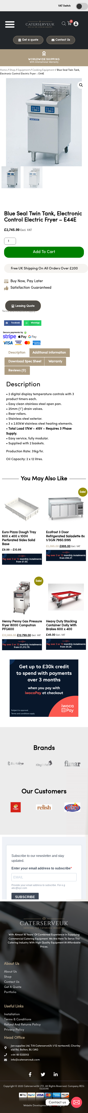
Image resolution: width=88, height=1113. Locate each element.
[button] (9, 24)
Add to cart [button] (10, 567)
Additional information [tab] (49, 352)
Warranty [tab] (55, 361)
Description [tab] (16, 352)
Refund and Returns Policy (22, 1024)
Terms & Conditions (17, 1019)
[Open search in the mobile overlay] (64, 24)
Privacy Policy (14, 1029)
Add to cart (44, 252)
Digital (58, 1105)
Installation (12, 1014)
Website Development (35, 1105)
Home (3, 70)
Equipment (24, 70)
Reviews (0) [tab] (17, 370)
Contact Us (11, 982)
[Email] (76, 1102)
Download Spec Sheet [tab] (24, 361)
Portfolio (10, 992)
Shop (12, 70)
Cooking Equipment (43, 70)
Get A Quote (12, 987)
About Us (10, 971)
